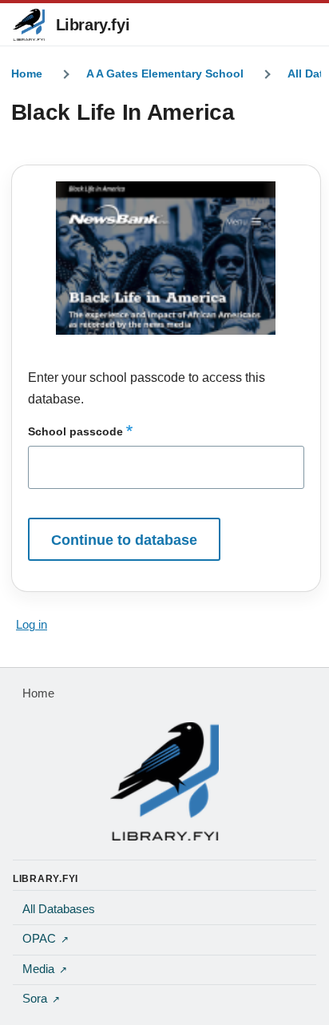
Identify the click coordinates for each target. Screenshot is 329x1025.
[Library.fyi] (29, 25)
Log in (31, 624)
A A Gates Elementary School (165, 73)
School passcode (75, 431)
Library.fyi (93, 25)
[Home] (164, 781)
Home (26, 73)
